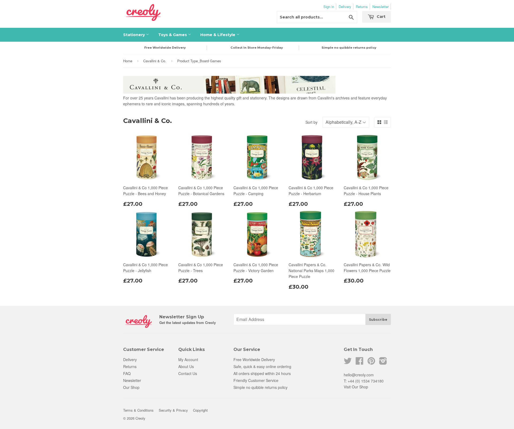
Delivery (345, 6)
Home (127, 60)
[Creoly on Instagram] (383, 362)
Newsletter (380, 6)
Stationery (134, 34)
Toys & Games (173, 34)
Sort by (311, 122)
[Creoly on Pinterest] (371, 362)
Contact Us (187, 373)
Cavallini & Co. (154, 60)
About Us (186, 366)
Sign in (328, 6)
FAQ (127, 373)
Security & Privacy (173, 410)
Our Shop (131, 387)
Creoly (140, 418)
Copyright (200, 410)
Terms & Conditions (138, 410)
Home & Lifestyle (218, 34)
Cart (381, 16)
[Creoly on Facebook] (360, 362)
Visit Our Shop (356, 386)
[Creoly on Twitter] (348, 362)
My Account (188, 359)
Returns (362, 6)
